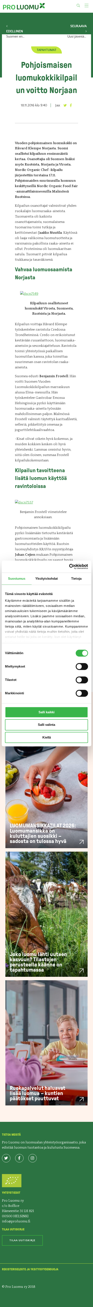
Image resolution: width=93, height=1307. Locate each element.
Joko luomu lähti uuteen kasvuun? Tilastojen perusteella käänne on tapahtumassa (38, 962)
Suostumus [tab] (17, 578)
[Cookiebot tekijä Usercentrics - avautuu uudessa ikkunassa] (69, 566)
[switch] (82, 666)
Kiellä (46, 737)
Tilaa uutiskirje (22, 1240)
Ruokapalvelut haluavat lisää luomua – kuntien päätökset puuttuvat (37, 1093)
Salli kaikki (46, 712)
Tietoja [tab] (76, 578)
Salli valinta (46, 725)
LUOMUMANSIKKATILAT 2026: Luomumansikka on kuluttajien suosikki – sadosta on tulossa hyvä (43, 833)
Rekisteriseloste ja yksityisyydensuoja (30, 1269)
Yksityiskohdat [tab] (46, 578)
